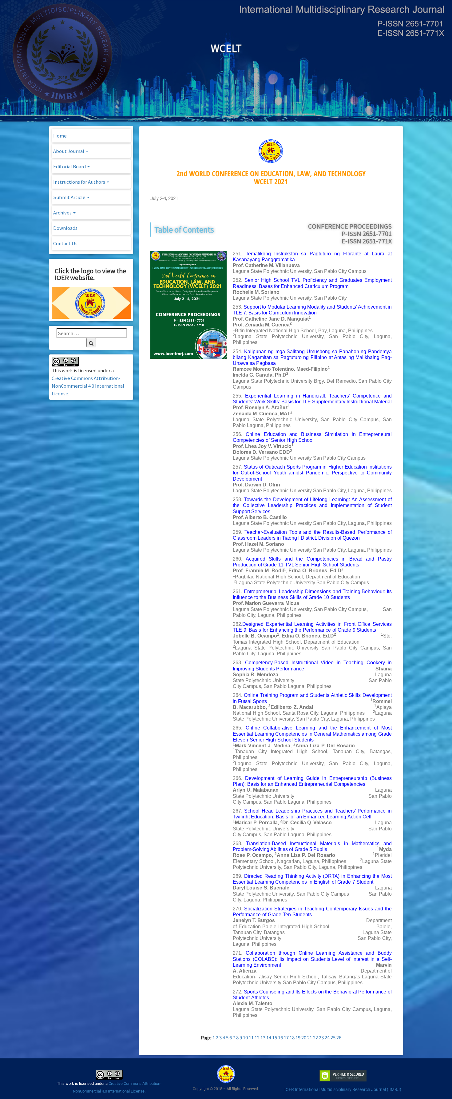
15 (274, 1037)
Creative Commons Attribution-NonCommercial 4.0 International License (88, 386)
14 (268, 1037)
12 (257, 1037)
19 (297, 1037)
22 (315, 1037)
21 (309, 1037)
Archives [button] (63, 212)
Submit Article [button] (69, 197)
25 (333, 1037)
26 (338, 1037)
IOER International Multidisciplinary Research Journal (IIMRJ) (342, 1089)
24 (327, 1037)
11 (251, 1037)
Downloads (65, 228)
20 (303, 1037)
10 (245, 1037)
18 (292, 1037)
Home (60, 135)
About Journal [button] (69, 151)
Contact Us (65, 243)
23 (321, 1037)
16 (280, 1037)
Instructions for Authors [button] (79, 181)
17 (286, 1037)
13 (262, 1037)
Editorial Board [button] (70, 166)
